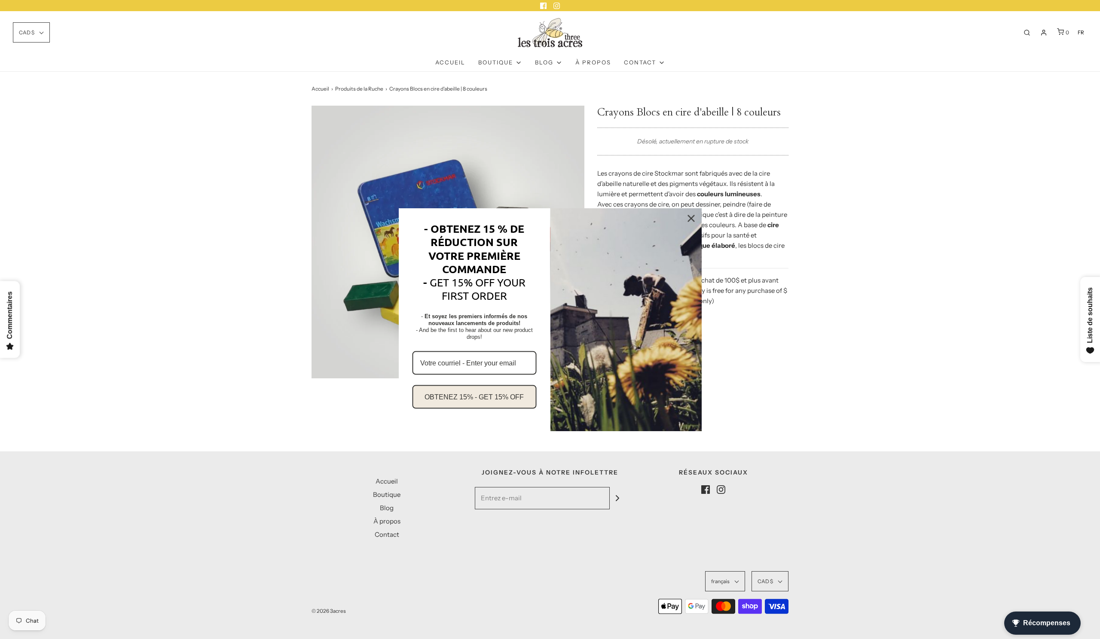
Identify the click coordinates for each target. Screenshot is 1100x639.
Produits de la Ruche (359, 88)
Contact (387, 534)
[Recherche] (1027, 32)
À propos (593, 62)
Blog (387, 508)
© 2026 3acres (329, 611)
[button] (31, 32)
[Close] (691, 218)
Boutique (386, 494)
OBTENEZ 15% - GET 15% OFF (474, 396)
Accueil (450, 62)
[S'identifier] (1044, 32)
